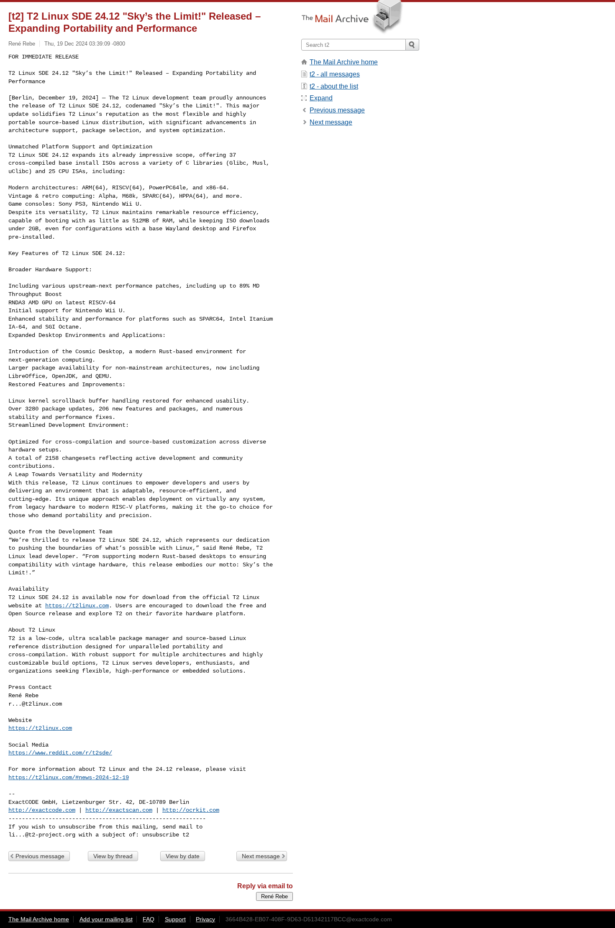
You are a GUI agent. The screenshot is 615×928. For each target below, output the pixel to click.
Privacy (205, 919)
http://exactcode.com (41, 810)
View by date (183, 856)
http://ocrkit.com (190, 810)
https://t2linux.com (77, 605)
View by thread (113, 856)
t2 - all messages (335, 74)
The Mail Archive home (344, 62)
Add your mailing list (106, 919)
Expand (321, 98)
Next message (261, 856)
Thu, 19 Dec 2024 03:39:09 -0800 (84, 44)
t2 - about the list (334, 86)
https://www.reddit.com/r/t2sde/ (60, 753)
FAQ (148, 919)
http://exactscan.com (118, 810)
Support (175, 919)
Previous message (39, 856)
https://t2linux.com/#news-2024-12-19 (68, 777)
